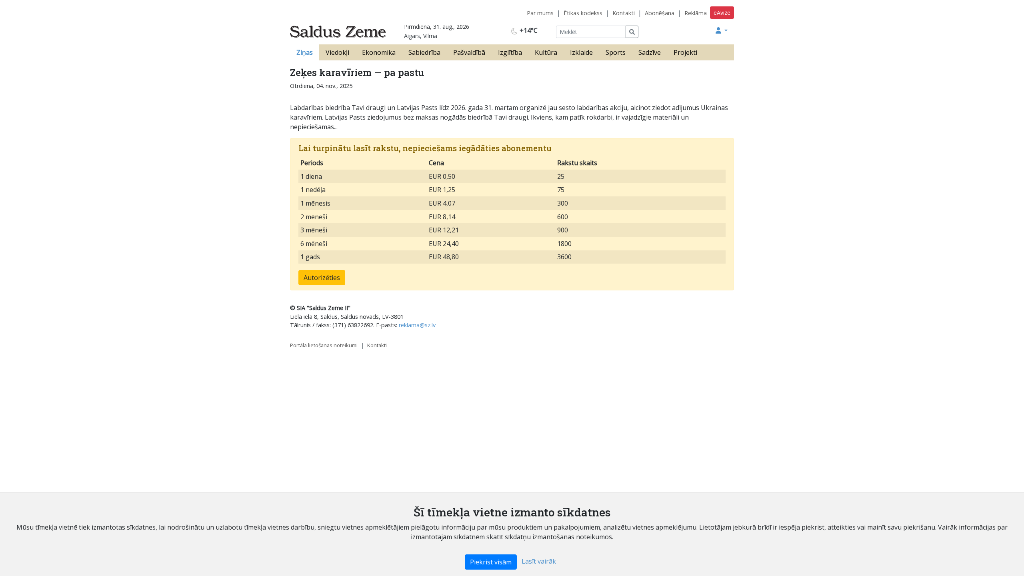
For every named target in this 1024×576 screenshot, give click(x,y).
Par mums (540, 13)
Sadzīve (649, 52)
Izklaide (581, 52)
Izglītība (510, 52)
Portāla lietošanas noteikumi (324, 345)
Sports (616, 52)
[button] (721, 30)
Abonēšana (659, 13)
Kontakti (623, 13)
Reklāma (695, 13)
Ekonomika (379, 52)
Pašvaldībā (469, 52)
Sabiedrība (424, 52)
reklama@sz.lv (417, 325)
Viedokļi (337, 52)
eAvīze (722, 12)
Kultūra (546, 52)
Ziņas (304, 52)
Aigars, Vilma (420, 36)
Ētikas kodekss (583, 13)
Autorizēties (322, 277)
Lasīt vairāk (539, 561)
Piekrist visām (491, 562)
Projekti (685, 52)
